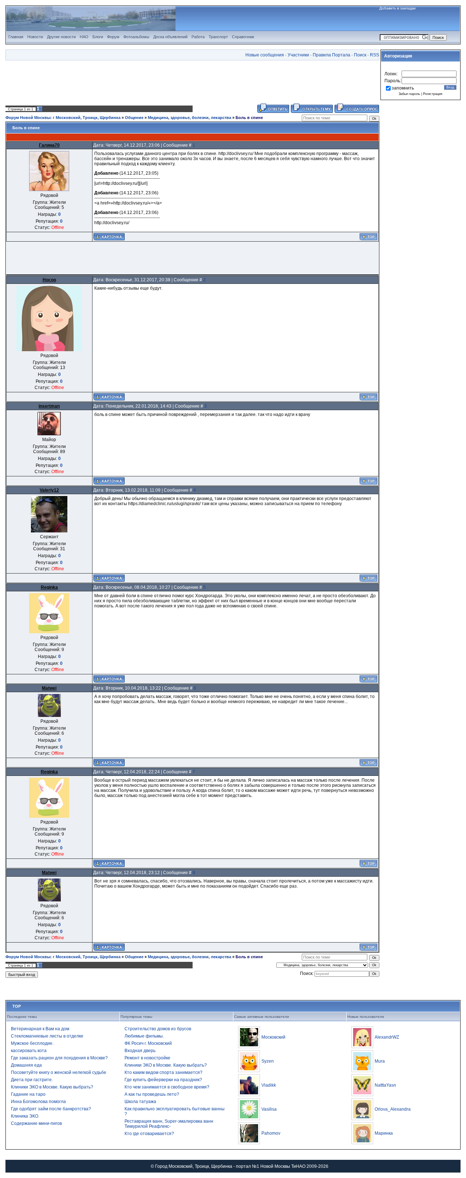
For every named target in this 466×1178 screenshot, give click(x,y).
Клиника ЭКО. (25, 1116)
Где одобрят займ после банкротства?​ (51, 1108)
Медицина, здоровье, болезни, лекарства (189, 117)
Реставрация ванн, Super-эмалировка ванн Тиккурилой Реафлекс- (169, 1124)
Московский (273, 1037)
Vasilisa (269, 1109)
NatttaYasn (385, 1085)
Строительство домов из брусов (158, 1028)
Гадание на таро (28, 1094)
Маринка (384, 1133)
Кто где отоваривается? (149, 1133)
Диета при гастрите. (32, 1079)
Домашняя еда (26, 1065)
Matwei (49, 688)
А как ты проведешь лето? (152, 1094)
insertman (49, 406)
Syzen (267, 1061)
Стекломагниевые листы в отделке (47, 1036)
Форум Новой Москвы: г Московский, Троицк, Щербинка (63, 117)
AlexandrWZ (387, 1037)
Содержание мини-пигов (36, 1123)
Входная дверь (140, 1050)
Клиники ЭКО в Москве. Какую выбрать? (52, 1087)
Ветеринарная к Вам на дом (40, 1028)
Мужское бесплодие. (32, 1043)
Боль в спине (249, 117)
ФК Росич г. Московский (148, 1043)
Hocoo (49, 279)
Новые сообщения (264, 54)
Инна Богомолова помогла (38, 1101)
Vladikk (268, 1085)
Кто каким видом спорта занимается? (163, 1072)
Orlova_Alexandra (393, 1109)
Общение (134, 117)
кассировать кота (29, 1050)
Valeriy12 (49, 490)
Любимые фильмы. (144, 1036)
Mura (380, 1061)
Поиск (360, 54)
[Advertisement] (192, 82)
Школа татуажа (140, 1101)
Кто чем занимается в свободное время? (167, 1087)
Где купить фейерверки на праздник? (163, 1079)
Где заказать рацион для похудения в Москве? (59, 1057)
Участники (298, 54)
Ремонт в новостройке (147, 1057)
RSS (374, 54)
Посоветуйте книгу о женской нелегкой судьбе (58, 1072)
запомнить (403, 88)
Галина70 (49, 145)
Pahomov (270, 1133)
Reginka (49, 587)
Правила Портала (331, 54)
